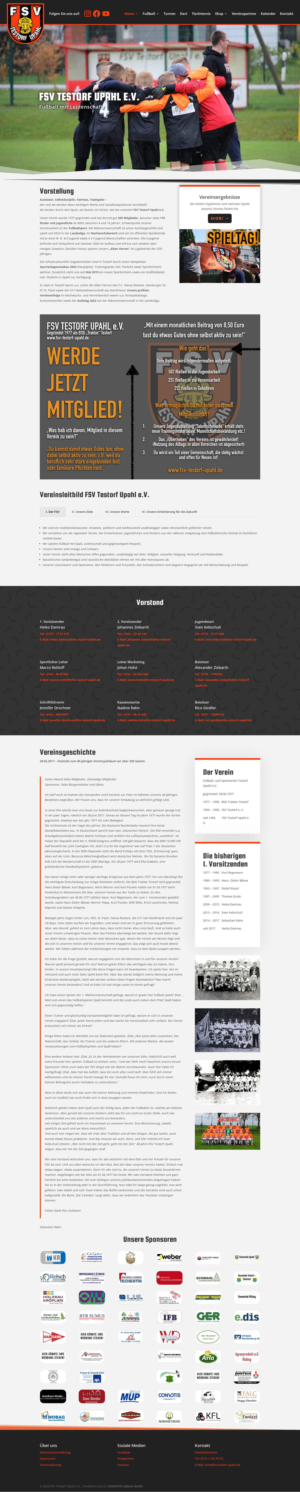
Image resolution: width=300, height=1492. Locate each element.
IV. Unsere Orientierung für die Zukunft (169, 512)
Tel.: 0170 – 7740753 (208, 674)
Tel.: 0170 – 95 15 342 (132, 714)
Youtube (123, 1465)
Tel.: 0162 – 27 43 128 (132, 634)
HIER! (217, 218)
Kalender (268, 14)
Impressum (47, 1458)
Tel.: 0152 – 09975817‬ (54, 714)
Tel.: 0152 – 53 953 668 (132, 674)
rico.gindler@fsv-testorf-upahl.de (228, 720)
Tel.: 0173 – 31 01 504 (209, 634)
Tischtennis (201, 14)
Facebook (123, 1452)
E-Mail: (199, 680)
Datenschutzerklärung (55, 1452)
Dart (183, 14)
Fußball (149, 14)
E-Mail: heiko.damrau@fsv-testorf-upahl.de (70, 639)
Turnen (170, 14)
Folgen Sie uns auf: (64, 14)
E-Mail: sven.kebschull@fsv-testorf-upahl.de (226, 639)
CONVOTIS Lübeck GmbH (125, 1486)
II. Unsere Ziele (82, 512)
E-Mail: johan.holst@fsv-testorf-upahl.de (145, 680)
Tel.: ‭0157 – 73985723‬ (209, 714)
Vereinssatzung (50, 1465)
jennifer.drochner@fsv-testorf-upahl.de (77, 720)
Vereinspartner (244, 14)
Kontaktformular (206, 1452)
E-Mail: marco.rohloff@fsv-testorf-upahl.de (70, 680)
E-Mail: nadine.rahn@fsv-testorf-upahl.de (146, 720)
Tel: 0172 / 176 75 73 (209, 1458)
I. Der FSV (52, 512)
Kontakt (286, 14)
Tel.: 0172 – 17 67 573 (54, 634)
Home (129, 14)
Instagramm (125, 1458)
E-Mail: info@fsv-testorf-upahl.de (217, 1465)
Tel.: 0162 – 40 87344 (54, 674)
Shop (219, 14)
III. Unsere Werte (117, 512)
